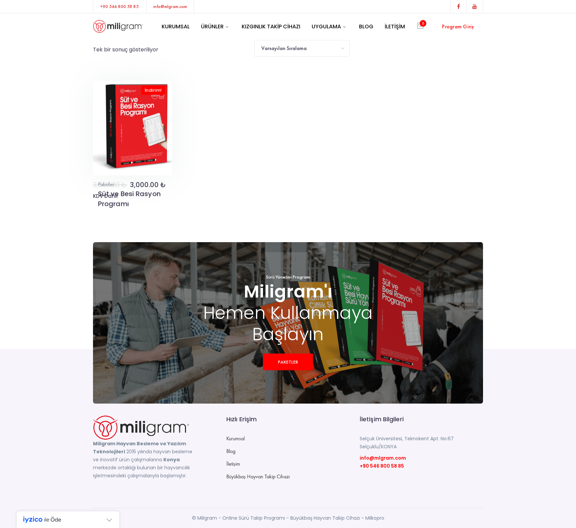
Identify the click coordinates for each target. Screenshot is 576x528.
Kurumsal (235, 438)
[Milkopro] (118, 26)
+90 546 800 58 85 (382, 466)
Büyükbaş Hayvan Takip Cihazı (258, 476)
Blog (230, 451)
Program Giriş (458, 26)
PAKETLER (288, 362)
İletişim (233, 463)
